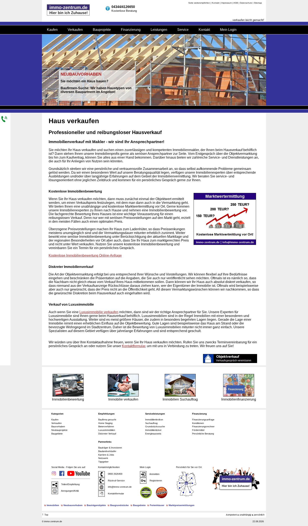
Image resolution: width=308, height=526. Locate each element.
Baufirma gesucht (107, 419)
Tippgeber (103, 461)
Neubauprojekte (59, 430)
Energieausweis (153, 433)
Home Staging (105, 423)
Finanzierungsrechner (203, 426)
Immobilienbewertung (68, 399)
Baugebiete (57, 433)
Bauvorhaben (58, 426)
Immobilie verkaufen (123, 399)
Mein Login (228, 29)
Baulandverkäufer (107, 451)
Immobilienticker (153, 430)
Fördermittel (198, 430)
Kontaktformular (115, 493)
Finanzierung (131, 29)
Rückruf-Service (116, 480)
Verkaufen (75, 29)
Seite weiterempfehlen (199, 3)
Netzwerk (103, 458)
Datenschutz (246, 3)
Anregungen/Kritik (70, 491)
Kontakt (215, 3)
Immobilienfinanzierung (238, 399)
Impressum (226, 3)
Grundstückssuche (155, 426)
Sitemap (258, 3)
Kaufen (52, 29)
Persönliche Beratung (203, 433)
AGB (235, 3)
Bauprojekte (102, 29)
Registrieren (155, 480)
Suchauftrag (151, 423)
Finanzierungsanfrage (203, 419)
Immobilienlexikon (154, 419)
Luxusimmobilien (106, 430)
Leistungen (159, 29)
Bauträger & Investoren (110, 447)
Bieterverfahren (106, 426)
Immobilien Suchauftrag (180, 399)
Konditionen (198, 423)
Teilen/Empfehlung (70, 484)
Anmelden (154, 474)
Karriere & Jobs (106, 455)
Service (183, 29)
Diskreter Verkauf (107, 433)
